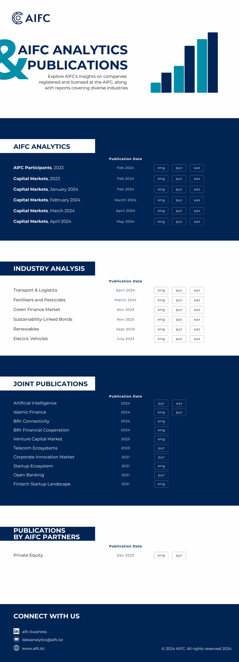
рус (179, 168)
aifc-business (34, 632)
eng (161, 168)
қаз (197, 168)
